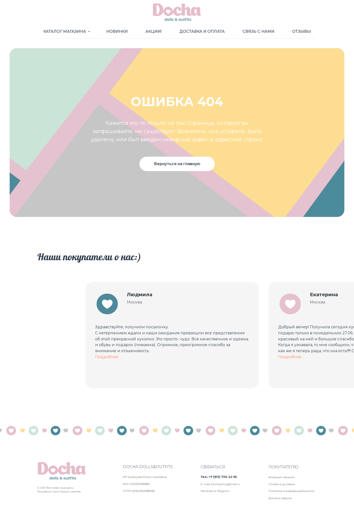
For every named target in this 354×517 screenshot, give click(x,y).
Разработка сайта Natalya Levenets (59, 491)
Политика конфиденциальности (291, 491)
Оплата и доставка (282, 484)
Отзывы (301, 31)
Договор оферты (280, 498)
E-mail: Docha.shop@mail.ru (220, 484)
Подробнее (106, 357)
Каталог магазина (65, 31)
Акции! (153, 31)
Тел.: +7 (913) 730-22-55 (219, 477)
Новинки (117, 31)
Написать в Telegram (215, 491)
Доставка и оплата (202, 31)
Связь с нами (258, 31)
